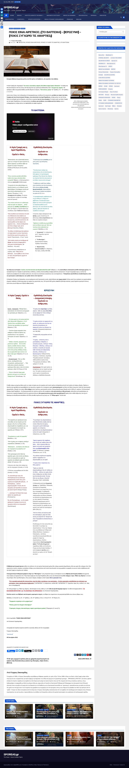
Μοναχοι (107, 94)
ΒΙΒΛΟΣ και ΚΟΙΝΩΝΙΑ (69, 15)
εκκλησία (119, 106)
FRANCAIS (70, 19)
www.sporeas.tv (103, 66)
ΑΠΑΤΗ (110, 66)
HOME (12, 15)
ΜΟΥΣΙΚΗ (101, 94)
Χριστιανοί (101, 106)
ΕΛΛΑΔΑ (101, 74)
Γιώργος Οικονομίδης (16, 40)
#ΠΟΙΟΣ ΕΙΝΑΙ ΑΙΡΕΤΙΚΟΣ (33, 42)
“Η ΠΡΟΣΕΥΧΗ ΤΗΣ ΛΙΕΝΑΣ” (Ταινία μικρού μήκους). (108, 738)
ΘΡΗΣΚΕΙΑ (93, 15)
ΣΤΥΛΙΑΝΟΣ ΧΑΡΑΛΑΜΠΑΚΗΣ (106, 103)
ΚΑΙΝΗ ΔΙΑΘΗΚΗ (103, 89)
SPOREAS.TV (102, 63)
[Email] (1, 18)
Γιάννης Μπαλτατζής (103, 72)
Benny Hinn (101, 55)
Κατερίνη (110, 89)
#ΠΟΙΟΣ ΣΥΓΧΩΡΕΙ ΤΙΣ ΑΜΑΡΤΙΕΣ (50, 42)
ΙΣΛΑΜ (105, 86)
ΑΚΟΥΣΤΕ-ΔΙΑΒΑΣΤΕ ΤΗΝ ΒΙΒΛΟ (34, 15)
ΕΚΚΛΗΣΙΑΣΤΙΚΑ (83, 15)
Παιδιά (100, 100)
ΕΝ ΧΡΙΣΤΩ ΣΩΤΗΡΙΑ (109, 74)
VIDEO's (68, 709)
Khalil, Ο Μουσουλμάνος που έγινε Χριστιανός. (78, 738)
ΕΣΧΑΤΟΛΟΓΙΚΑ (9, 19)
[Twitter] (1, 12)
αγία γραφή (108, 106)
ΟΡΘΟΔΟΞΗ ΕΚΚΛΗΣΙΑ (104, 97)
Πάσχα (118, 97)
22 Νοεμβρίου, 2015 (74, 741)
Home (111, 764)
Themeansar (46, 764)
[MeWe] (1, 15)
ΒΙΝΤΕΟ (113, 69)
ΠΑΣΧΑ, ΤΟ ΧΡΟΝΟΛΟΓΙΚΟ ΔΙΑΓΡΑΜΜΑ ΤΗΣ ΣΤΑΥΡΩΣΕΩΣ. (17, 713)
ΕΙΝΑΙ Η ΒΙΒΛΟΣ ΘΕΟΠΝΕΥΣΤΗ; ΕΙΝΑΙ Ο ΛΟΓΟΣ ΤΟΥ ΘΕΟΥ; (79, 713)
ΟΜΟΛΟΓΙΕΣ (103, 15)
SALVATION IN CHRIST (104, 60)
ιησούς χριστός (102, 108)
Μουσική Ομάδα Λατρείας (117, 94)
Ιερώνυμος (116, 86)
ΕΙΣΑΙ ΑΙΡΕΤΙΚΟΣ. (84, 659)
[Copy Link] (1, 24)
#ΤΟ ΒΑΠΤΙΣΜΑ (64, 42)
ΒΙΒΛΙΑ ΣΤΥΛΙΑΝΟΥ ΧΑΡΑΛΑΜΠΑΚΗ (54, 19)
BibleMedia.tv (109, 55)
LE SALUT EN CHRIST (116, 57)
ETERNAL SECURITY (104, 57)
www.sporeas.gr (111, 63)
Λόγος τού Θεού (114, 91)
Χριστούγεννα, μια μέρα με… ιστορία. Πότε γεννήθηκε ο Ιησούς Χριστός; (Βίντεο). (47, 713)
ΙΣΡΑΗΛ (111, 86)
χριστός (116, 108)
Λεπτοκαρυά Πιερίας (103, 91)
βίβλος (113, 106)
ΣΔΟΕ (104, 100)
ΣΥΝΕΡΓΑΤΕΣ (20, 19)
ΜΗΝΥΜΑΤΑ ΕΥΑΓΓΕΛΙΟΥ (53, 15)
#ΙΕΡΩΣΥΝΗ (21, 42)
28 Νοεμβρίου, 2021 (43, 741)
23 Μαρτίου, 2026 (12, 741)
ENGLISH (78, 19)
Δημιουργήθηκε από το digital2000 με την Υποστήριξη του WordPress (19, 764)
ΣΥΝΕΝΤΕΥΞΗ (118, 103)
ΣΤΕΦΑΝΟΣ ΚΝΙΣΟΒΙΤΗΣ (114, 100)
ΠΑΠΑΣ (113, 97)
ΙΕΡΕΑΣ (100, 86)
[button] (121, 17)
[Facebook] (1, 9)
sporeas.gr (10, 634)
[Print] (1, 21)
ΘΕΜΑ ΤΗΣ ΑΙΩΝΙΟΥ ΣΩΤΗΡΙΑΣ (106, 80)
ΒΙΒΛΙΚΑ (19, 15)
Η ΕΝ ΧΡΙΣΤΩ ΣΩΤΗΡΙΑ (104, 77)
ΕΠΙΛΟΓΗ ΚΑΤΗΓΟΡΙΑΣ (34, 19)
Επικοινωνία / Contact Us (119, 764)
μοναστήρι (110, 108)
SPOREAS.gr (11, 7)
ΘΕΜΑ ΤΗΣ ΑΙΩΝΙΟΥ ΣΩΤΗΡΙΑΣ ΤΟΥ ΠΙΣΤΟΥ (110, 83)
